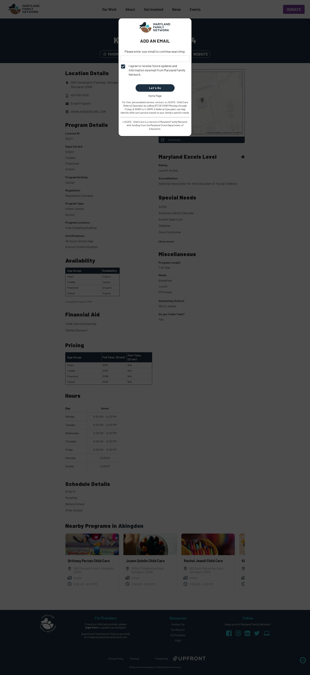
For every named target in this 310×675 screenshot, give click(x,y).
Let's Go (155, 87)
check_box (123, 66)
